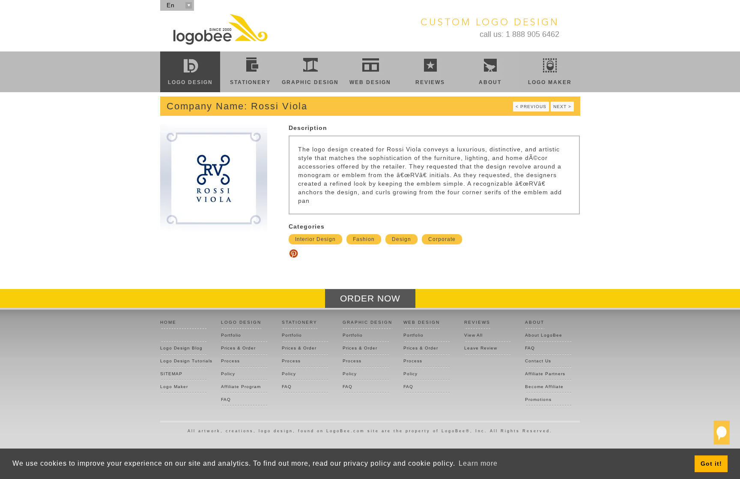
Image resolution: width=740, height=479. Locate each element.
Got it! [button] (711, 463)
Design (401, 239)
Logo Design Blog (181, 348)
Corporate (442, 239)
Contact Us (538, 360)
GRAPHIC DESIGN (367, 322)
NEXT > (562, 106)
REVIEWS (477, 322)
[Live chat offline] (721, 436)
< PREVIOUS (531, 106)
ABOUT (534, 322)
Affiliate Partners (545, 373)
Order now (370, 298)
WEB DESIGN (421, 322)
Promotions (538, 399)
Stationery (250, 82)
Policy (228, 373)
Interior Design (315, 239)
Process (230, 360)
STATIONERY (299, 322)
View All (473, 335)
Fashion (364, 239)
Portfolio (231, 335)
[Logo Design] (220, 29)
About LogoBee (543, 335)
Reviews (430, 82)
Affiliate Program (241, 386)
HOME (168, 322)
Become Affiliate (544, 386)
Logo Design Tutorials (183, 360)
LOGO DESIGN (241, 322)
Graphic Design (310, 82)
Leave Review (480, 348)
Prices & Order (238, 348)
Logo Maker (550, 82)
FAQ (226, 399)
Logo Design (190, 82)
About (490, 82)
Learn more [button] (478, 463)
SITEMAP (171, 373)
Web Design (370, 82)
